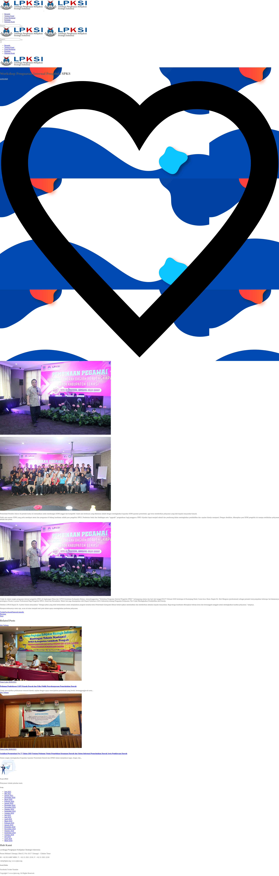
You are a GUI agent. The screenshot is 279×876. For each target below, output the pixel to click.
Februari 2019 (9, 823)
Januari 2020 (8, 803)
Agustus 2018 (9, 835)
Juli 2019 (7, 815)
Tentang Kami (9, 16)
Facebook (8, 612)
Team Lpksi (4, 682)
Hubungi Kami (9, 22)
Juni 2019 (7, 817)
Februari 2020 (9, 801)
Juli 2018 (7, 837)
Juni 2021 (7, 792)
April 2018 (8, 839)
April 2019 (8, 819)
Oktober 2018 (9, 831)
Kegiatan (7, 20)
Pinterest (15, 612)
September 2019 (10, 811)
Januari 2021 (8, 795)
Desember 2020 (9, 797)
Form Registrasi (9, 18)
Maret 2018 (8, 841)
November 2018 (10, 829)
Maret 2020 (8, 799)
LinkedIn (21, 612)
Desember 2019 (9, 805)
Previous (3, 614)
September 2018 (10, 833)
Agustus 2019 (9, 813)
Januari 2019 (8, 825)
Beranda (7, 14)
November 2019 (10, 807)
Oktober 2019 (9, 809)
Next (1, 616)
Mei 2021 (7, 794)
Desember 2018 (9, 827)
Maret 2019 (8, 821)
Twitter (2, 612)
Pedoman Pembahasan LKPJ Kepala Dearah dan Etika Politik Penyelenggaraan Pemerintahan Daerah (38, 686)
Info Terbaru (4, 68)
